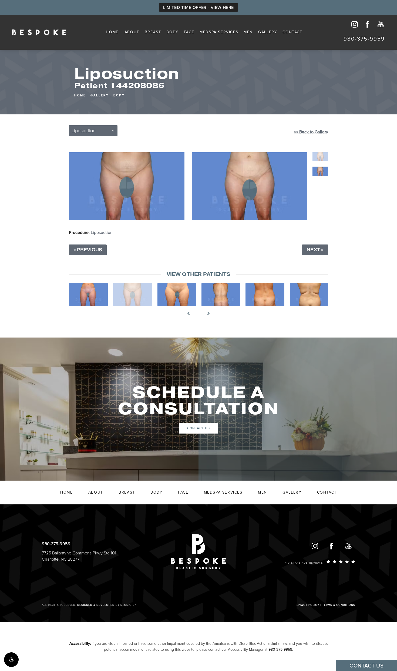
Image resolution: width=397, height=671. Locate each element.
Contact (292, 32)
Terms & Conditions (338, 605)
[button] (11, 659)
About (132, 32)
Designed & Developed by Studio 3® (106, 605)
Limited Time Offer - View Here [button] (198, 7)
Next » (315, 250)
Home (112, 32)
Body (172, 32)
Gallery (267, 32)
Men (248, 32)
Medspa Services (219, 32)
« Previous (87, 250)
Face (189, 32)
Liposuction (102, 232)
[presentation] (190, 313)
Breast (153, 32)
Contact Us (198, 428)
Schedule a (198, 401)
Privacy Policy (307, 605)
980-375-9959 (280, 649)
